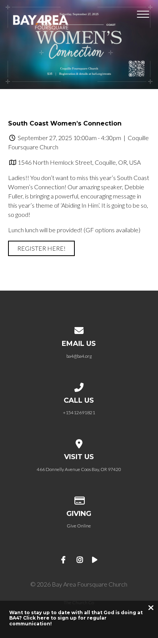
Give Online (79, 526)
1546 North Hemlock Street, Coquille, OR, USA (79, 162)
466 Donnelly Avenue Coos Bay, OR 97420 (79, 469)
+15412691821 (79, 412)
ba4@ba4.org (79, 356)
